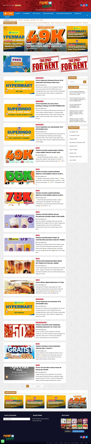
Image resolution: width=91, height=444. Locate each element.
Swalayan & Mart (48, 13)
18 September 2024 (32, 48)
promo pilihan (26, 20)
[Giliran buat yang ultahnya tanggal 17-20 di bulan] (68, 426)
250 (38, 386)
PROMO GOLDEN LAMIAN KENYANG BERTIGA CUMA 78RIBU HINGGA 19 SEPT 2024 (49, 195)
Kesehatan (78, 13)
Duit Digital (36, 13)
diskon (12, 20)
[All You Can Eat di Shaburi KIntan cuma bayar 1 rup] (79, 421)
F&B (38, 20)
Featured (71, 139)
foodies (41, 20)
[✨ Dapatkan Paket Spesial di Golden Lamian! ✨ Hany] (79, 426)
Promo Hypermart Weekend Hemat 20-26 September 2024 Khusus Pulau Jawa (76, 37)
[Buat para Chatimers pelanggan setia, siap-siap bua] (85, 421)
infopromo (20, 20)
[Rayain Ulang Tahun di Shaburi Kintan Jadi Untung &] (63, 426)
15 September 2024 (41, 284)
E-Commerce (26, 13)
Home (10, 13)
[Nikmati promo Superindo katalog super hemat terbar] (68, 421)
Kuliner (17, 13)
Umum (71, 160)
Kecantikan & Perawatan (64, 13)
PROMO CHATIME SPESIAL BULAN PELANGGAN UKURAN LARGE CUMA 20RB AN (50, 216)
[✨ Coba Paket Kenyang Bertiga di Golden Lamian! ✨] (85, 426)
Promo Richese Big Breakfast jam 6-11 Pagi (50, 282)
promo (16, 20)
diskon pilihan (33, 20)
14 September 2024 (41, 306)
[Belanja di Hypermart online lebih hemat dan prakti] (63, 421)
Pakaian (7, 17)
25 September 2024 (10, 48)
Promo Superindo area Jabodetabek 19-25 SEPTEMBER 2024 (75, 106)
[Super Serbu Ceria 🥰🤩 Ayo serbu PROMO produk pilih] (74, 421)
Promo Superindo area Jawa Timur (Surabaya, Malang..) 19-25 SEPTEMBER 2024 (77, 50)
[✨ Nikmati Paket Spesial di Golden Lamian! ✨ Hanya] (74, 426)
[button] (87, 15)
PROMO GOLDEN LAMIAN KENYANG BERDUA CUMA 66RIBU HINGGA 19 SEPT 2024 (45, 46)
